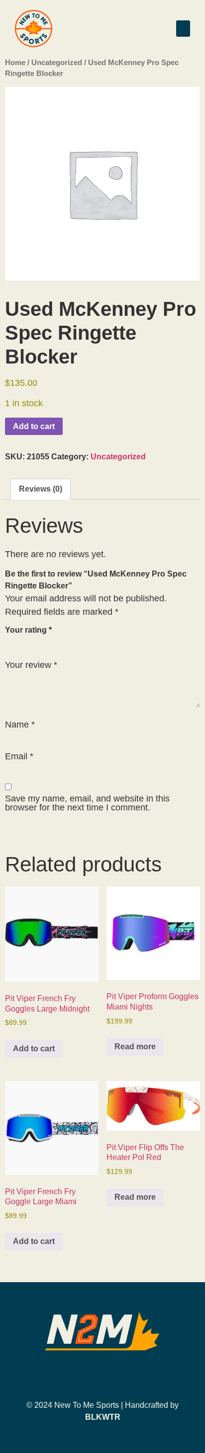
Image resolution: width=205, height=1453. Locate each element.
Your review (31, 664)
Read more (135, 1046)
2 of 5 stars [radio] (25, 642)
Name (20, 724)
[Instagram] (102, 1375)
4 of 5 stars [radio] (54, 642)
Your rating (28, 630)
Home (15, 63)
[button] (183, 28)
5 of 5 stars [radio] (69, 642)
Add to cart (34, 426)
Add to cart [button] (34, 1048)
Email (19, 756)
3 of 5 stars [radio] (40, 642)
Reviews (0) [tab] (40, 489)
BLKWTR (102, 1417)
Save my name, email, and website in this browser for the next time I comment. (87, 803)
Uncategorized (56, 63)
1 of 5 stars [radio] (11, 642)
